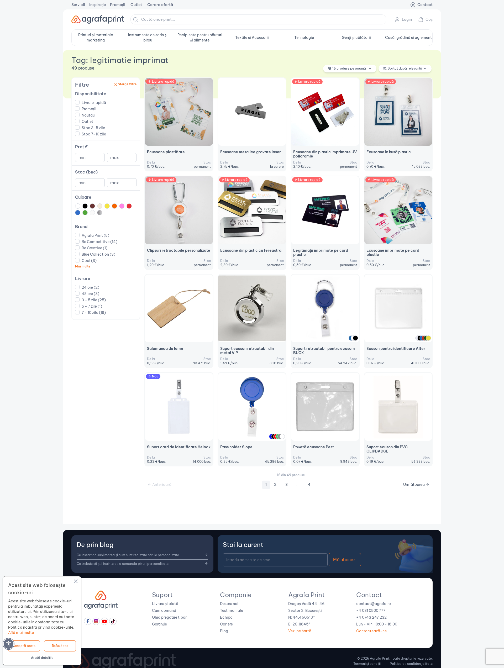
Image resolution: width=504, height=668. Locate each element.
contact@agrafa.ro (373, 603)
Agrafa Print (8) (95, 235)
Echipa (226, 617)
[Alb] (282, 436)
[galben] (428, 338)
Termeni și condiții (367, 664)
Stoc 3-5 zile (93, 127)
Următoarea (414, 484)
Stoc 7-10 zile (94, 134)
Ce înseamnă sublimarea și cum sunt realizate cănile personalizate (128, 555)
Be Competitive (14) (99, 241)
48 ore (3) (90, 293)
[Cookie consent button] (76, 582)
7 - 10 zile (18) (94, 312)
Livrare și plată (165, 603)
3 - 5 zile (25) (94, 300)
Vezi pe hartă (299, 631)
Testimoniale (231, 610)
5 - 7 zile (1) (92, 306)
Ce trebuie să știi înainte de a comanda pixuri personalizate (123, 564)
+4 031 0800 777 (370, 610)
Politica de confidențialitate (411, 664)
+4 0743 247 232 (371, 617)
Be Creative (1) (94, 248)
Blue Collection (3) (98, 254)
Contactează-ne (371, 631)
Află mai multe (21, 632)
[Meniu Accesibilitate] (8, 644)
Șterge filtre (127, 84)
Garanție (159, 624)
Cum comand (164, 610)
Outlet (136, 4)
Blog (224, 631)
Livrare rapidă (94, 102)
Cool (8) (89, 260)
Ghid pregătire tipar (169, 617)
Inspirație (97, 4)
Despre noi (229, 603)
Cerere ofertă (160, 4)
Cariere (226, 624)
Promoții (117, 4)
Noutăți (88, 115)
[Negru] (355, 338)
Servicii (78, 4)
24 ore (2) (90, 287)
